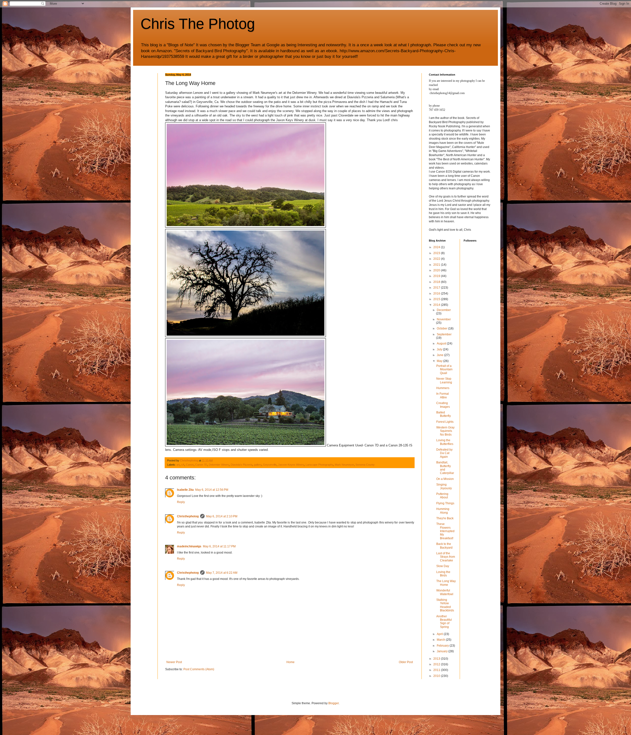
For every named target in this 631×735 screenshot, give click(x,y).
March (441, 639)
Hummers (442, 388)
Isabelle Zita (185, 489)
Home (290, 662)
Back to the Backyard (444, 545)
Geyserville (270, 464)
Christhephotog (188, 516)
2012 (437, 664)
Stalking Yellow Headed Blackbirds (445, 605)
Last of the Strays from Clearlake (445, 557)
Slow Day (442, 566)
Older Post (406, 662)
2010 (437, 676)
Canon (190, 464)
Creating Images (443, 404)
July (440, 349)
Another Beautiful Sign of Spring (444, 622)
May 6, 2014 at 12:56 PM (211, 489)
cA (182, 464)
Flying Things (445, 503)
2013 (437, 658)
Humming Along (442, 510)
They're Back (445, 518)
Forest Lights (445, 422)
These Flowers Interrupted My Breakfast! (445, 531)
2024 (437, 247)
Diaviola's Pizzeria (241, 464)
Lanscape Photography (319, 464)
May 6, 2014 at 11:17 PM (219, 546)
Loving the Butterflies (444, 442)
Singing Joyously (444, 486)
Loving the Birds (443, 573)
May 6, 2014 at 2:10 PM (221, 516)
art (178, 464)
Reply (181, 502)
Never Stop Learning (444, 380)
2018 (437, 282)
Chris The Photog (197, 24)
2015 (437, 299)
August (442, 343)
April (440, 634)
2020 (437, 270)
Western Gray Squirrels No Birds (445, 431)
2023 (437, 253)
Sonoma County (365, 464)
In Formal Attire (442, 395)
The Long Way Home (446, 582)
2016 (437, 293)
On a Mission (445, 479)
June (440, 355)
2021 (437, 264)
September (444, 334)
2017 (437, 287)
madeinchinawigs (189, 546)
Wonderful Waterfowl (444, 592)
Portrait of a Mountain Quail (444, 369)
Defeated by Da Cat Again (444, 453)
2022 (437, 259)
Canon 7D (201, 464)
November (444, 319)
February (443, 645)
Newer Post (174, 662)
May (440, 361)
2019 (437, 276)
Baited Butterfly (443, 414)
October (442, 328)
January (442, 651)
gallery (258, 464)
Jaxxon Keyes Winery (291, 464)
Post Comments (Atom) (198, 669)
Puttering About (442, 495)
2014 (437, 305)
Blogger (333, 703)
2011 (437, 670)
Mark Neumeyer (344, 464)
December (444, 310)
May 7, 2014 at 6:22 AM (221, 572)
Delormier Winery (219, 464)
